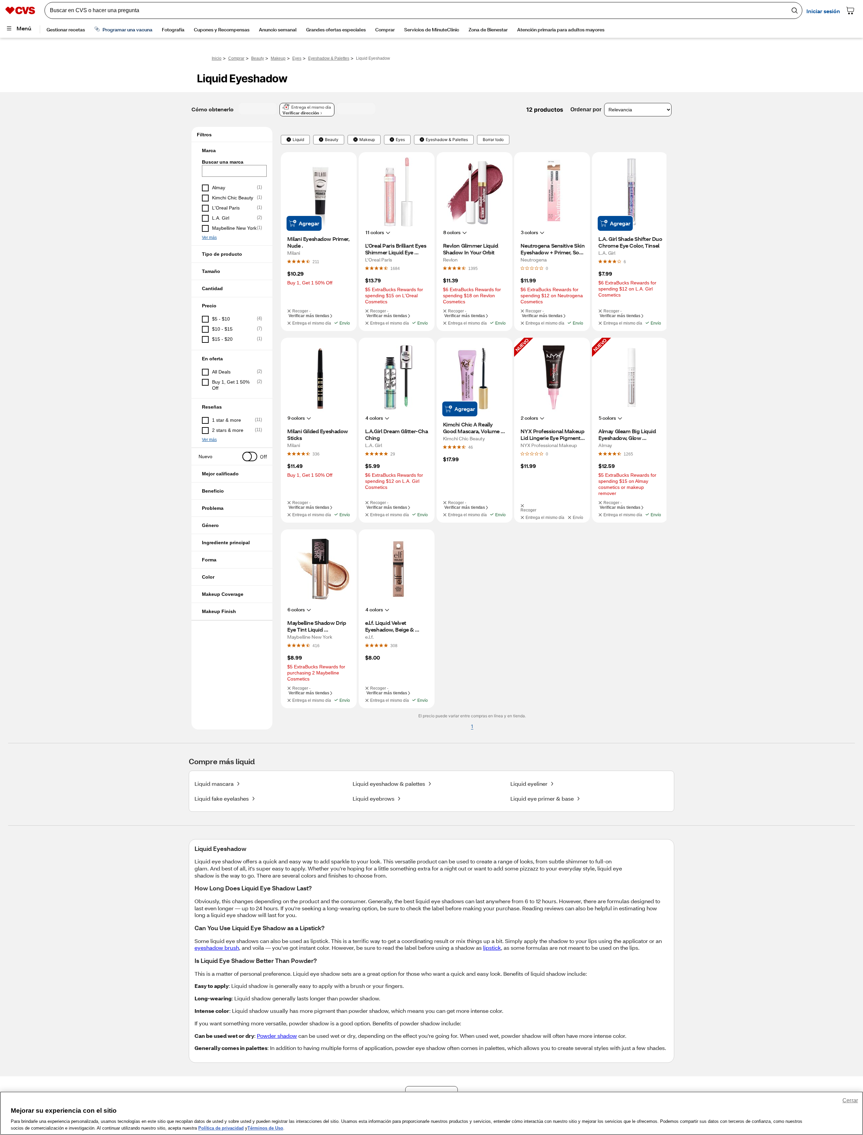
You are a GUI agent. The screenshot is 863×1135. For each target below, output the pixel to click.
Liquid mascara (214, 783)
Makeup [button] (367, 139)
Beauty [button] (331, 139)
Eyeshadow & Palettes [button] (447, 139)
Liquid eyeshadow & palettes (389, 783)
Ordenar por (585, 109)
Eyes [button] (400, 139)
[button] (232, 150)
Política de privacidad (221, 1128)
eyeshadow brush (217, 947)
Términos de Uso (265, 1128)
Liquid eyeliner (528, 783)
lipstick (492, 947)
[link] (316, 261)
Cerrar (850, 1100)
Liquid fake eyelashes (222, 798)
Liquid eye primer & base (542, 798)
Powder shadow (277, 1035)
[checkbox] (232, 188)
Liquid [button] (298, 139)
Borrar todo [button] (493, 139)
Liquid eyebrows (373, 798)
